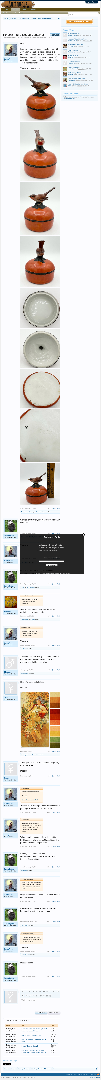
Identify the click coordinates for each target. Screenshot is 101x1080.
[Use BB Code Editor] (58, 991)
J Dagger (7, 672)
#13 (48, 901)
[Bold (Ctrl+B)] (22, 991)
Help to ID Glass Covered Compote (78, 84)
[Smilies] (40, 995)
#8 (49, 751)
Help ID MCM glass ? (74, 67)
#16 (48, 976)
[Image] (43, 995)
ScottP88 (70, 57)
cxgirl (35, 512)
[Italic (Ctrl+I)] (26, 991)
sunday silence (72, 35)
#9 (49, 776)
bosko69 (70, 69)
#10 (48, 812)
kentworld (7, 611)
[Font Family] (39, 991)
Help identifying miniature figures (77, 39)
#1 (49, 508)
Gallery (24, 9)
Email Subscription (82, 1074)
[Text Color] (33, 991)
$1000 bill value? (73, 56)
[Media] (47, 995)
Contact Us (68, 1074)
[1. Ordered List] (30, 995)
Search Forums (7, 13)
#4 (49, 584)
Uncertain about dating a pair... (77, 78)
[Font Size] (36, 991)
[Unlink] (47, 991)
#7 (49, 670)
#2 (49, 533)
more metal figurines (74, 33)
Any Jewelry (24, 512)
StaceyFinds (40, 37)
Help (74, 1074)
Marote (31, 512)
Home (7, 9)
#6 (49, 645)
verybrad (70, 74)
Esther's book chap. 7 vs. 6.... (77, 44)
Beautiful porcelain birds (30, 1046)
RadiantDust (71, 52)
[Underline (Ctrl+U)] (29, 991)
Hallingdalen (71, 80)
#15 (48, 951)
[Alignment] (22, 995)
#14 (48, 921)
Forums (15, 10)
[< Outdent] (33, 995)
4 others (42, 512)
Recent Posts (19, 13)
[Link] (43, 991)
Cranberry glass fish (74, 61)
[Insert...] (50, 995)
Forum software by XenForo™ (18, 1077)
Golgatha (70, 46)
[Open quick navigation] (58, 18)
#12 (48, 867)
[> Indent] (36, 995)
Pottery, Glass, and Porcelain (20, 37)
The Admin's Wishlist (69, 98)
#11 (48, 846)
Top (95, 1074)
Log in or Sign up (92, 2)
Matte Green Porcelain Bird (31, 1035)
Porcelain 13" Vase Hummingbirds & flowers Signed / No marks (34, 1030)
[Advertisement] (48, 26)
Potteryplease (25, 755)
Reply (58, 508)
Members (33, 9)
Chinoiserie (71, 63)
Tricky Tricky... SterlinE (75, 73)
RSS (98, 1074)
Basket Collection (73, 50)
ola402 (70, 85)
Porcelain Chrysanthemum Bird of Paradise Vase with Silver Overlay (33, 1051)
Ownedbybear (9, 535)
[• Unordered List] (26, 995)
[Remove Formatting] (53, 991)
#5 (49, 616)
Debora (6, 697)
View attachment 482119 (30, 800)
